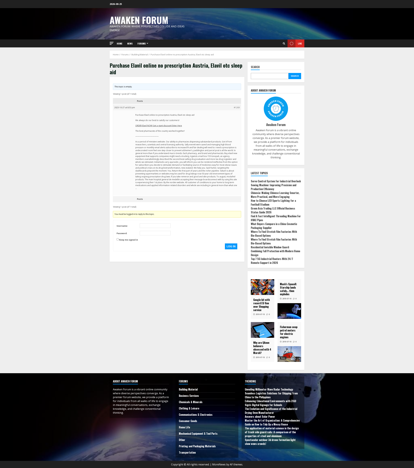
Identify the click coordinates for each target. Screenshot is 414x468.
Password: (122, 233)
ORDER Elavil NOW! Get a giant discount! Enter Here (158, 125)
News (256, 291)
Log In (231, 246)
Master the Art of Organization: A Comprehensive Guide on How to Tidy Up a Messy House (272, 422)
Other (182, 440)
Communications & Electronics (195, 415)
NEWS (130, 43)
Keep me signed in (128, 239)
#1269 (237, 107)
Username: (122, 226)
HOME (119, 43)
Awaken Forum (139, 20)
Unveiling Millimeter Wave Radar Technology (269, 389)
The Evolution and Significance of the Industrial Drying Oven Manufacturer (271, 411)
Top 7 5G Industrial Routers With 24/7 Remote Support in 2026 (272, 261)
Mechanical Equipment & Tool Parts (198, 433)
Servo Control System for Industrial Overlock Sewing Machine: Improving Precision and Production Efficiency (276, 185)
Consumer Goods (188, 421)
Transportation (187, 452)
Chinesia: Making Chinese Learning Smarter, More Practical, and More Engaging (275, 195)
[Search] (284, 43)
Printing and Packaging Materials (197, 446)
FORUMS (141, 43)
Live (300, 43)
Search (255, 67)
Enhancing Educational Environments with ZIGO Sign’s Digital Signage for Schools (270, 403)
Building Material (188, 389)
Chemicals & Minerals (190, 402)
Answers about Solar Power (260, 416)
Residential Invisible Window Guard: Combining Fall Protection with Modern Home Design (275, 251)
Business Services (189, 396)
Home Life (184, 427)
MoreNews (219, 464)
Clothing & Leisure (189, 408)
